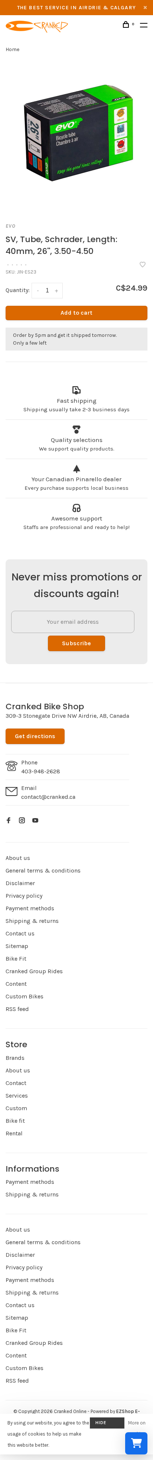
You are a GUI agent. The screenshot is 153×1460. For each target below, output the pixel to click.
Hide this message (107, 1424)
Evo (11, 226)
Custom (16, 1108)
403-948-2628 (40, 771)
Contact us (20, 933)
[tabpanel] (76, 137)
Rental (14, 1133)
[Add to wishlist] (143, 265)
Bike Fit (16, 958)
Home (12, 49)
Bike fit (15, 1120)
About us (18, 857)
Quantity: (18, 290)
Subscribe (76, 643)
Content (16, 983)
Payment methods (30, 908)
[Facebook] (9, 820)
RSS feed (17, 1008)
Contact (16, 1082)
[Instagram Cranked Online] (22, 820)
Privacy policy (24, 895)
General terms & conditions (43, 870)
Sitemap (17, 946)
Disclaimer (20, 883)
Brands (15, 1057)
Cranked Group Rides (34, 971)
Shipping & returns (32, 920)
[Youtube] (35, 820)
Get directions (35, 736)
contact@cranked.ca (48, 796)
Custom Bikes (24, 996)
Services (17, 1095)
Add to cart (76, 312)
